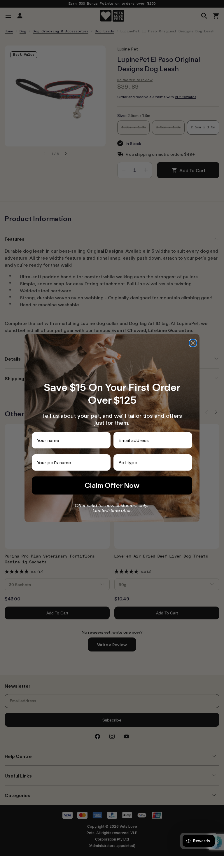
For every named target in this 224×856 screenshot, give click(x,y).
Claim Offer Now (112, 485)
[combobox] (151, 462)
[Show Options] (187, 462)
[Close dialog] (193, 343)
